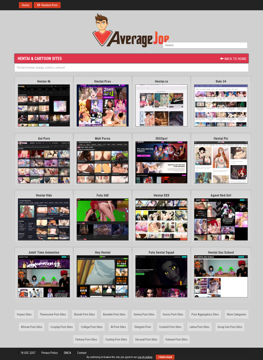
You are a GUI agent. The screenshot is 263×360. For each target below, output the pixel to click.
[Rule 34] (221, 105)
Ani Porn (44, 138)
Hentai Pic (221, 138)
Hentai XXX (161, 195)
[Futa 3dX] (103, 219)
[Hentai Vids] (44, 219)
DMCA (67, 352)
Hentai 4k (44, 81)
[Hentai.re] (161, 105)
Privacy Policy (50, 352)
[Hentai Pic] (221, 162)
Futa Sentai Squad (161, 252)
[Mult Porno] (103, 162)
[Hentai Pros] (103, 105)
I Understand (165, 357)
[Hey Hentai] (103, 276)
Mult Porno (102, 138)
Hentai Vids (44, 195)
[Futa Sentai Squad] (161, 276)
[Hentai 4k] (44, 105)
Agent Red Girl (221, 195)
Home (25, 5)
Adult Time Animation (44, 252)
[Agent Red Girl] (221, 219)
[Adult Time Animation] (44, 276)
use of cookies (145, 357)
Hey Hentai (102, 252)
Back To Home (235, 59)
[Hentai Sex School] (221, 276)
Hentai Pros (102, 81)
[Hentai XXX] (161, 219)
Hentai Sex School (221, 252)
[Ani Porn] (44, 162)
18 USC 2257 (28, 352)
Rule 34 (221, 81)
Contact (82, 352)
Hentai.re (161, 81)
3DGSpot (161, 138)
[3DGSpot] (161, 162)
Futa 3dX (103, 195)
